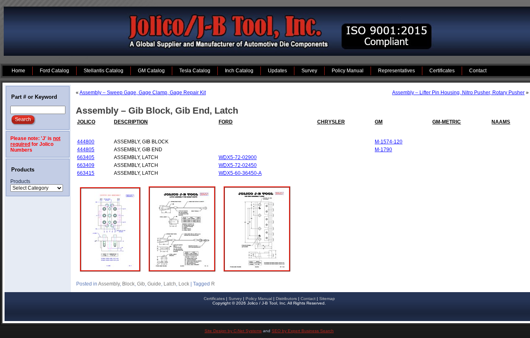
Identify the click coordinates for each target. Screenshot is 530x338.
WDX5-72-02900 (238, 157)
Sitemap (327, 298)
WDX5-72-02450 (238, 165)
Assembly (109, 284)
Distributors (286, 298)
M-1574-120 (388, 142)
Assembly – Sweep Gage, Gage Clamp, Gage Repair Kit (143, 92)
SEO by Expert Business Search (303, 330)
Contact (308, 298)
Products (20, 181)
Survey (235, 298)
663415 (85, 173)
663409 (85, 165)
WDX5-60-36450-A (240, 173)
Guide (154, 284)
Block (128, 284)
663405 (85, 157)
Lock (183, 284)
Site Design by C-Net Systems (233, 330)
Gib (141, 284)
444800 (85, 142)
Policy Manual (259, 298)
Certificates (214, 298)
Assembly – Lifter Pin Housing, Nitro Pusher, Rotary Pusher (458, 92)
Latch (170, 284)
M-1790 (383, 149)
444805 (85, 149)
